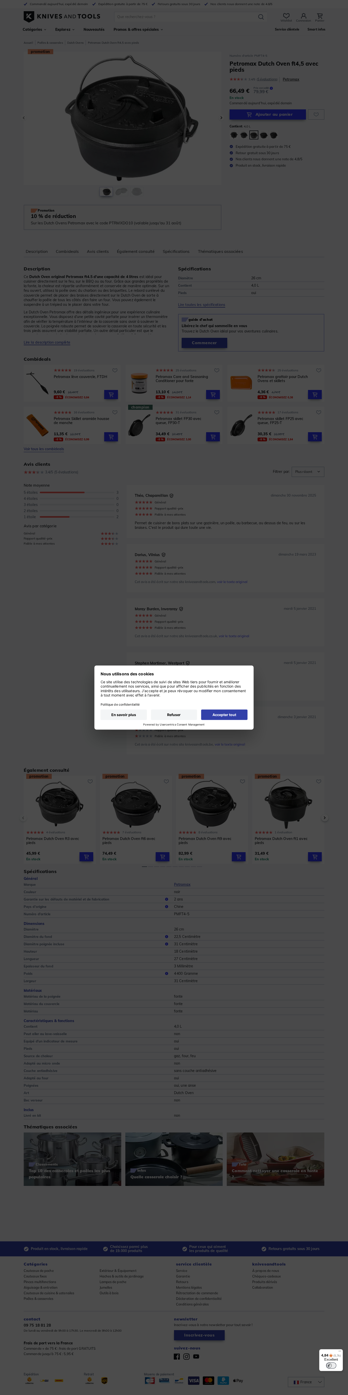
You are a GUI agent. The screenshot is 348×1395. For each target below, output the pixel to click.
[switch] (331, 1365)
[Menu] (340, 1352)
